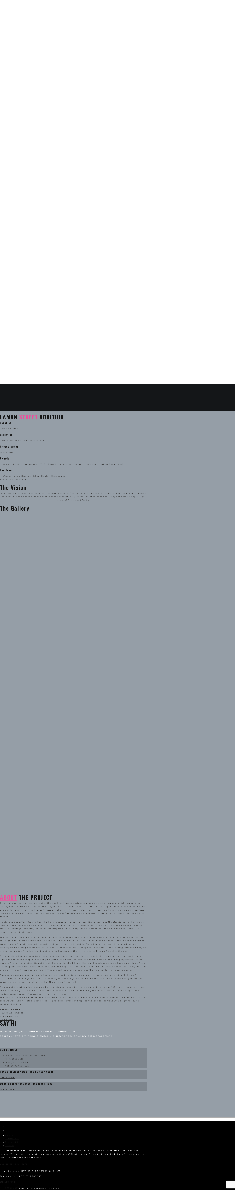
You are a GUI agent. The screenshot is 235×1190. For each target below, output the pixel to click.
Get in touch (7, 1078)
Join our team (8, 1089)
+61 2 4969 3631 (9, 1188)
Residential (11, 1142)
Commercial (12, 1139)
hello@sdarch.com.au (17, 1062)
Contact (9, 1146)
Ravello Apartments (11, 1013)
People (9, 1135)
